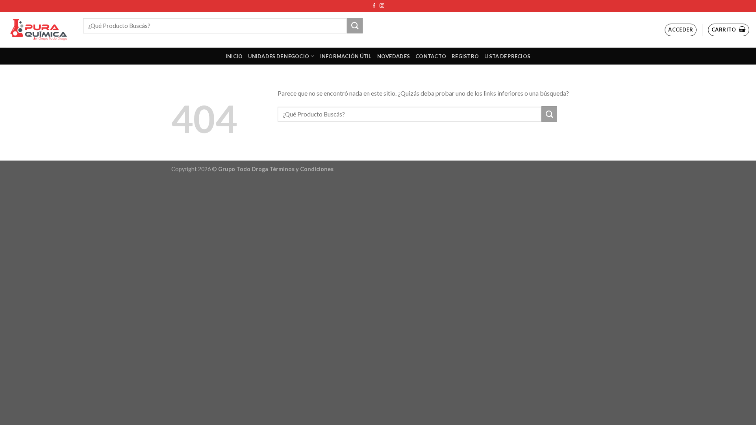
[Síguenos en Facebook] (374, 6)
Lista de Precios (507, 56)
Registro (465, 56)
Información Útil (346, 56)
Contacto (430, 56)
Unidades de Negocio (278, 56)
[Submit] (355, 25)
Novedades (393, 56)
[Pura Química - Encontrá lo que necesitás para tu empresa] (38, 29)
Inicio (234, 56)
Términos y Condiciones (301, 169)
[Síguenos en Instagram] (382, 6)
